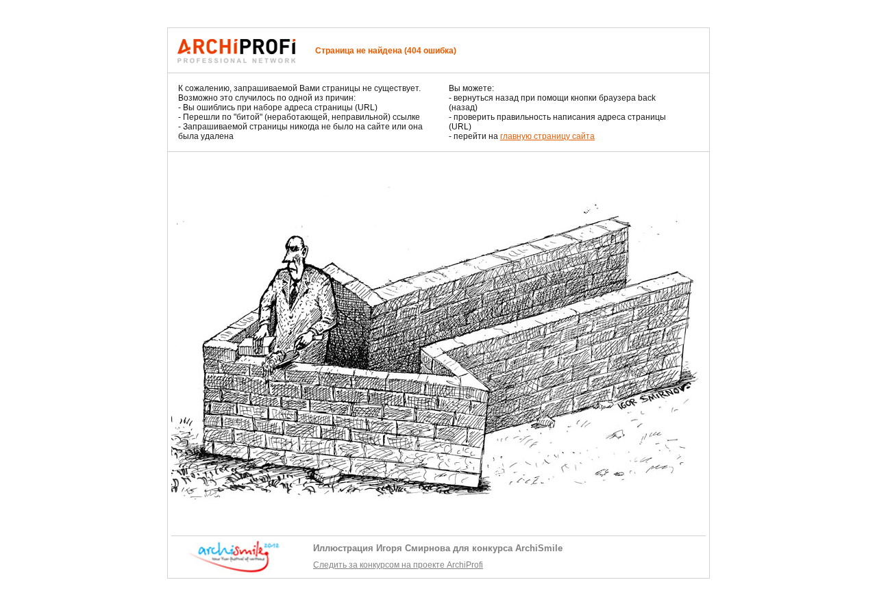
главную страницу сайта (547, 136)
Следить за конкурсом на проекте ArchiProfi (398, 565)
